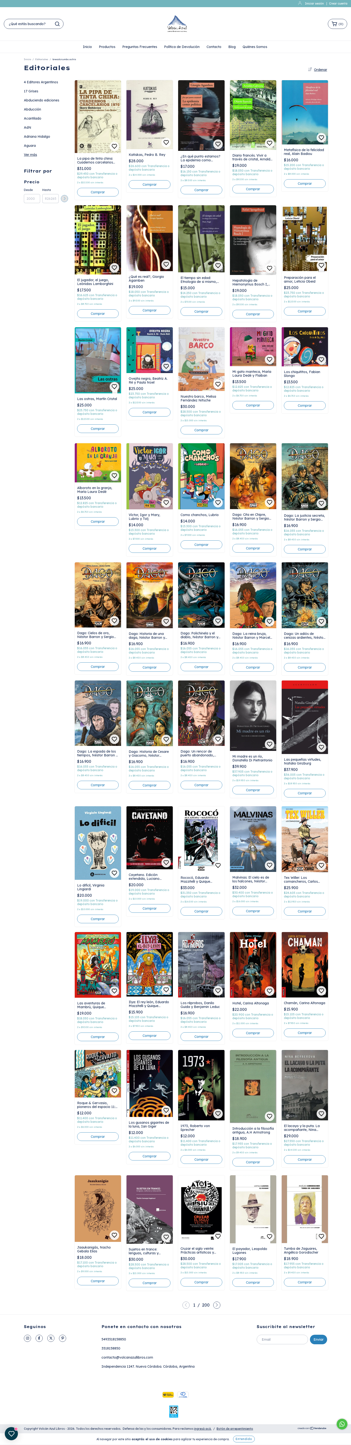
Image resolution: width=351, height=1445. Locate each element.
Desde (28, 190)
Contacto (214, 47)
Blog (232, 47)
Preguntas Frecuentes (139, 47)
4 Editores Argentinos (41, 82)
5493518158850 (113, 1339)
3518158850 (110, 1348)
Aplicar (64, 198)
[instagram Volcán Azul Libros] (27, 1338)
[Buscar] (57, 24)
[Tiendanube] (312, 1429)
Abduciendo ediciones (41, 100)
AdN (27, 127)
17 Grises (31, 91)
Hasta (46, 190)
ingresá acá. (203, 1428)
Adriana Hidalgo (37, 136)
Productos (107, 47)
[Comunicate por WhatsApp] (342, 1424)
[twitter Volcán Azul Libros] (50, 1338)
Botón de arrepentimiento (235, 1428)
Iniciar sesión (314, 3)
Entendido (244, 1439)
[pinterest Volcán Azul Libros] (62, 1338)
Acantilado (32, 118)
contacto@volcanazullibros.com (127, 1357)
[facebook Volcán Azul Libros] (39, 1338)
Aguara (30, 145)
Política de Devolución (182, 47)
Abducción (32, 109)
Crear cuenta (338, 3)
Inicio (87, 47)
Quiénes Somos (255, 47)
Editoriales (41, 59)
